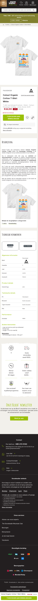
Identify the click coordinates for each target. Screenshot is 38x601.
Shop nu (25, 20)
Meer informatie (7, 130)
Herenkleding (12, 223)
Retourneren (6, 532)
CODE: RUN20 (15, 20)
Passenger (7, 90)
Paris (25, 491)
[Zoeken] (35, 8)
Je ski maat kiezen (8, 536)
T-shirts (7, 24)
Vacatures (5, 540)
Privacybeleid (25, 590)
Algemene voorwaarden (13, 590)
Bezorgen (5, 527)
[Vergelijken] (32, 117)
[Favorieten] (27, 117)
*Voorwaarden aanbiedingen (18, 586)
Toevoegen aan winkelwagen (13, 117)
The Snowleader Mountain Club (12, 523)
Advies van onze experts (10, 519)
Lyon (20, 491)
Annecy (4, 491)
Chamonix (12, 491)
